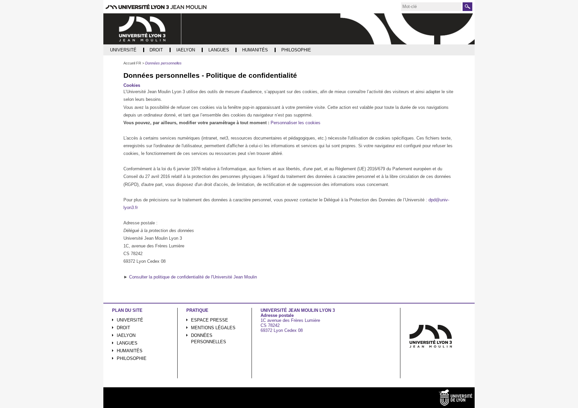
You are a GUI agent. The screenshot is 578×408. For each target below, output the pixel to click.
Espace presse (209, 320)
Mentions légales (213, 327)
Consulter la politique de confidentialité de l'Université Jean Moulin (193, 276)
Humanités (129, 350)
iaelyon (126, 335)
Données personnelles (208, 338)
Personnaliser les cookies (295, 122)
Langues (127, 343)
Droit (123, 327)
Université (130, 320)
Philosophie (132, 358)
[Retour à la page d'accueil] (142, 29)
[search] (431, 6)
